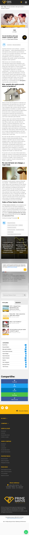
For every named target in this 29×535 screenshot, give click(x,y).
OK (25, 269)
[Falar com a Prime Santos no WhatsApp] (26, 532)
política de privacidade (12, 267)
